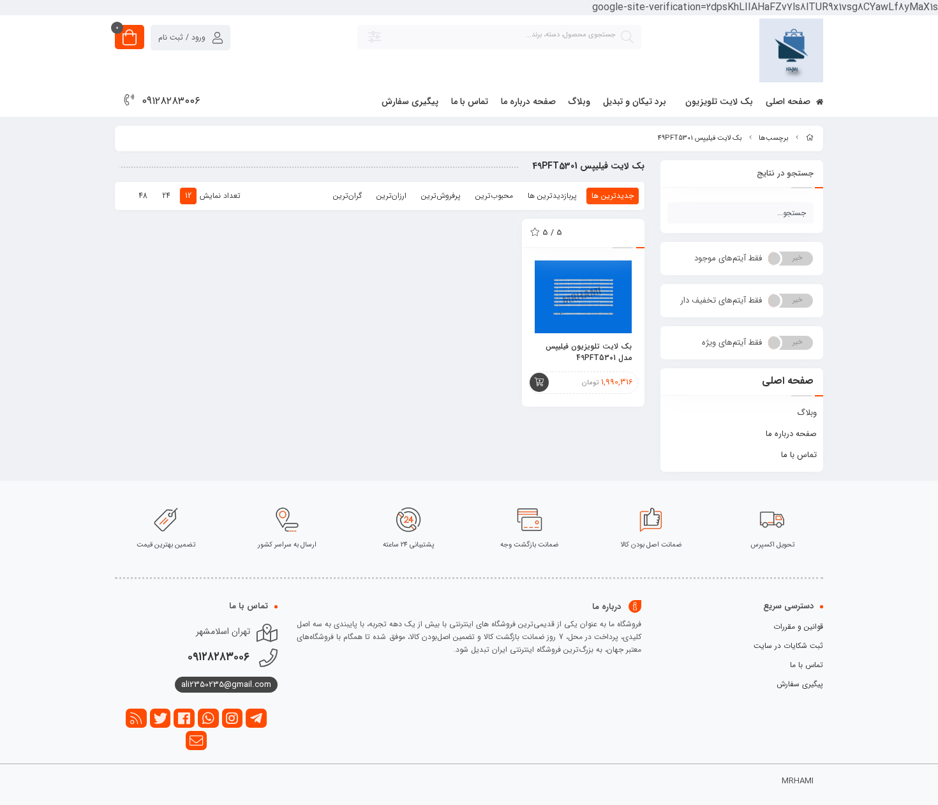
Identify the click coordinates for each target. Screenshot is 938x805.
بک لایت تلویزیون (719, 101)
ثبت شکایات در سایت (788, 646)
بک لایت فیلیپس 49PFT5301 (699, 138)
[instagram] (232, 718)
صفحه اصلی (789, 101)
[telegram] (256, 718)
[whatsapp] (208, 718)
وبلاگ (579, 101)
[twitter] (160, 718)
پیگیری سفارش (410, 101)
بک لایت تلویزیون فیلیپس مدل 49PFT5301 (589, 352)
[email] (196, 740)
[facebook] (184, 718)
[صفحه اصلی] (810, 138)
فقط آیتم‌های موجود (728, 258)
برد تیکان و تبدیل (634, 101)
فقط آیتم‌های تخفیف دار (721, 300)
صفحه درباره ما (528, 101)
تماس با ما (469, 101)
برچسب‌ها (773, 138)
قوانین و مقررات (798, 627)
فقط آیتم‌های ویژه (732, 342)
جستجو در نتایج (785, 173)
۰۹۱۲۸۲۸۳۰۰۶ (171, 101)
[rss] (136, 718)
